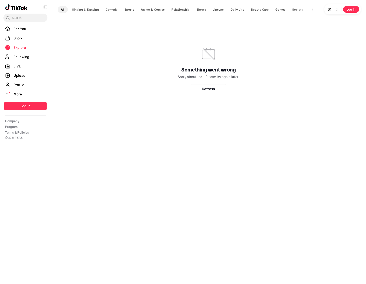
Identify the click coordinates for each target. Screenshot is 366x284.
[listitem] (25, 29)
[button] (45, 7)
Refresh (208, 89)
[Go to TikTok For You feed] (16, 7)
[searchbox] (25, 18)
